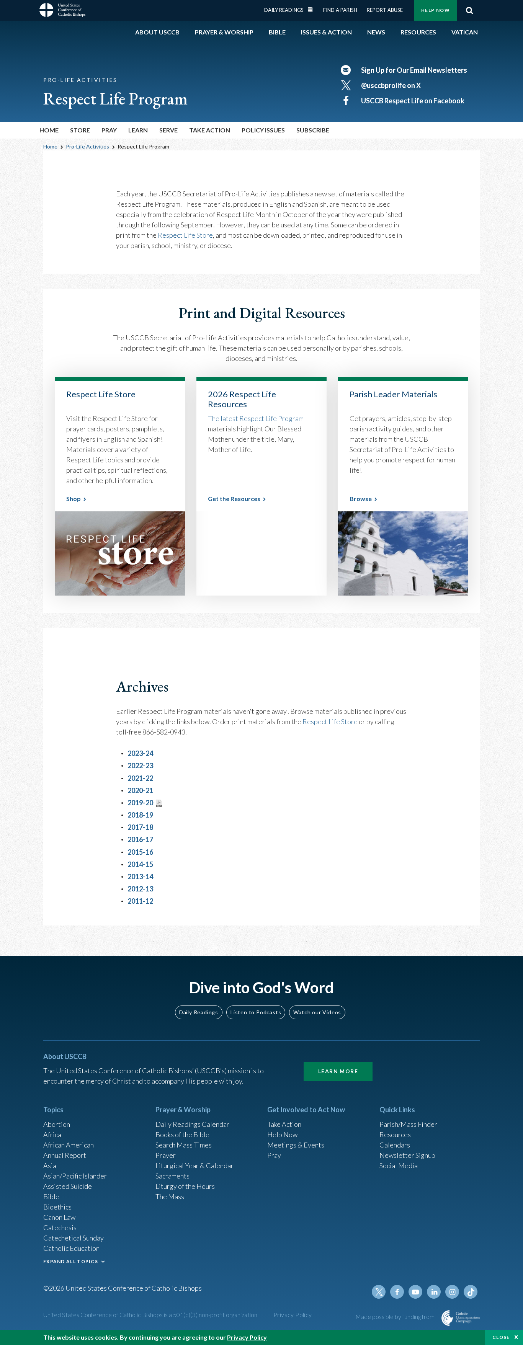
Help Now (435, 10)
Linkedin (434, 1292)
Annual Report (64, 1155)
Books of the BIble (182, 1134)
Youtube (415, 1292)
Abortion (56, 1124)
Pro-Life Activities (87, 146)
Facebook (397, 1292)
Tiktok (470, 1292)
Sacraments (172, 1176)
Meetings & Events (295, 1145)
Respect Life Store (185, 235)
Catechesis (60, 1227)
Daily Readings (284, 10)
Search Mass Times (183, 1145)
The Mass (169, 1196)
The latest (223, 418)
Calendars (394, 1145)
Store (80, 130)
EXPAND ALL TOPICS (70, 1261)
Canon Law (59, 1217)
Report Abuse (385, 10)
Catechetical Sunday (73, 1238)
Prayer (165, 1155)
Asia (49, 1165)
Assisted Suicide (67, 1186)
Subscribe (312, 130)
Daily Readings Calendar (313, 9)
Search (469, 10)
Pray (274, 1155)
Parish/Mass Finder (408, 1124)
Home (49, 130)
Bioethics (57, 1207)
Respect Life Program (271, 418)
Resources (395, 1134)
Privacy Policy (292, 1314)
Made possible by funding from (395, 1316)
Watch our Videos (317, 1012)
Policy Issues (263, 130)
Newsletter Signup (407, 1155)
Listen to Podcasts (255, 1012)
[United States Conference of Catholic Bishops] (62, 11)
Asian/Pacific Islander (75, 1176)
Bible (51, 1196)
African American (68, 1145)
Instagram (452, 1292)
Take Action (284, 1124)
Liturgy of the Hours (185, 1186)
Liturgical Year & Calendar (194, 1165)
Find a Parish (340, 10)
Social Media (398, 1165)
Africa (52, 1134)
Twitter (379, 1292)
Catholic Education (71, 1248)
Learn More (338, 1071)
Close (501, 1337)
